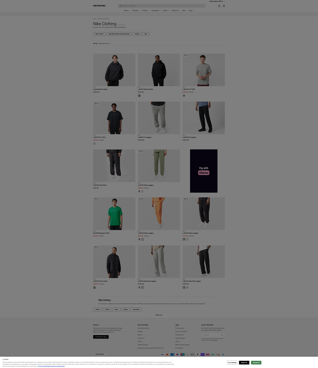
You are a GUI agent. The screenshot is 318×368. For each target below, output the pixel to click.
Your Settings (232, 362)
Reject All (244, 362)
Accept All (256, 362)
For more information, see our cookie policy (51, 366)
